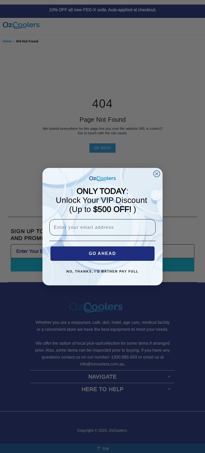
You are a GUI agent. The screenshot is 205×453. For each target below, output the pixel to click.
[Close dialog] (156, 174)
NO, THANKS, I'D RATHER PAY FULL (102, 271)
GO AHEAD (102, 253)
